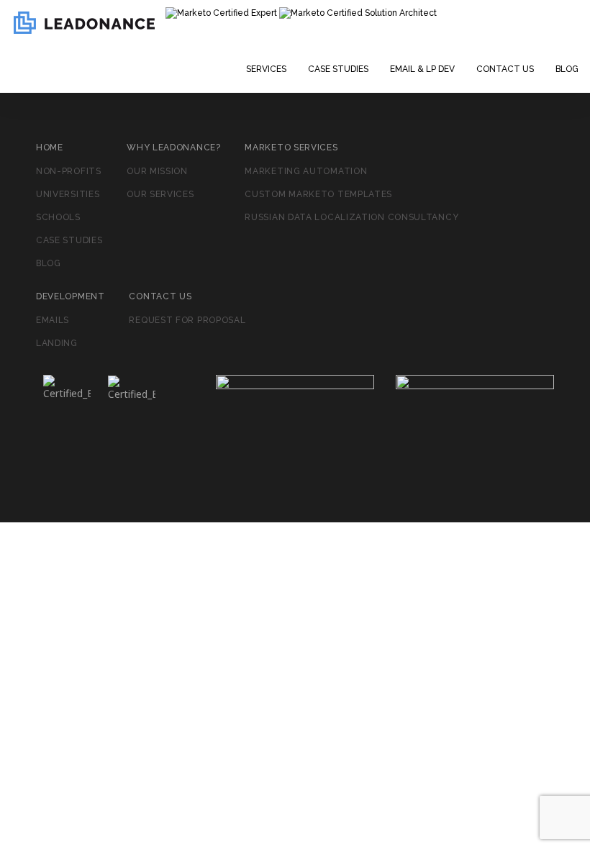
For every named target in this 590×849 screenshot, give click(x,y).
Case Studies (338, 69)
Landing (57, 343)
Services (266, 69)
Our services (160, 194)
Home (49, 147)
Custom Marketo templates (318, 194)
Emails (52, 320)
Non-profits (68, 171)
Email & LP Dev (422, 69)
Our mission (157, 171)
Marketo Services (291, 147)
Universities (67, 194)
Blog (566, 69)
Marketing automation (306, 171)
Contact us (160, 296)
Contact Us (505, 69)
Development (70, 296)
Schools (58, 217)
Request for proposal (187, 320)
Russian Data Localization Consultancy (351, 217)
